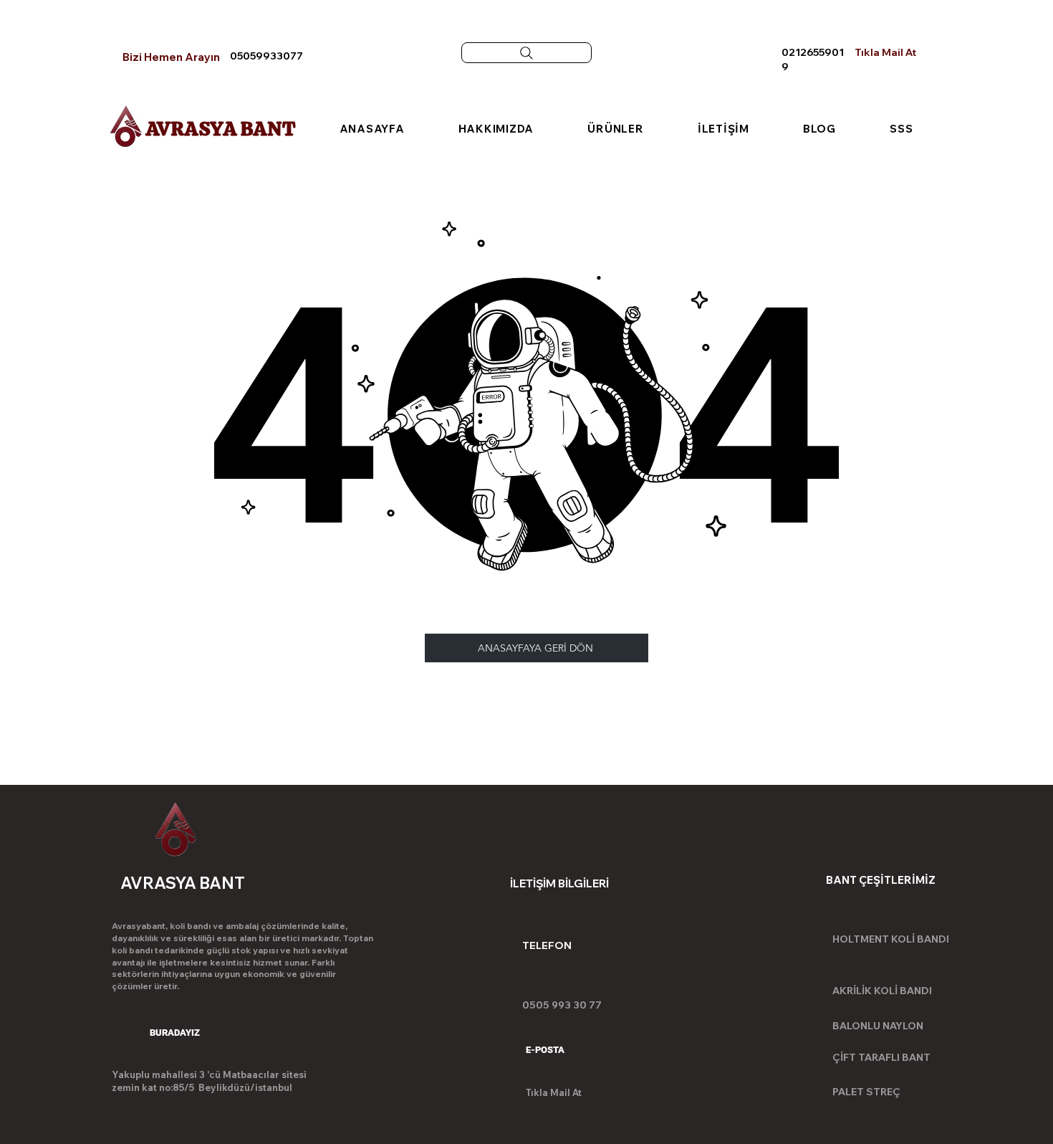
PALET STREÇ (866, 1091)
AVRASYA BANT (220, 128)
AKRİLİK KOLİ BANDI (882, 990)
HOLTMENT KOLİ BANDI (890, 939)
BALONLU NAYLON (877, 1025)
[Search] (526, 52)
